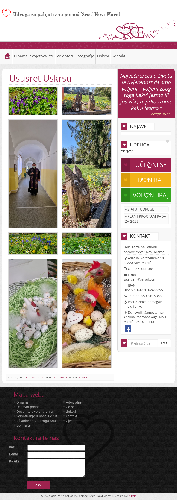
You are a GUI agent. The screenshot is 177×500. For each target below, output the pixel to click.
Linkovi (103, 55)
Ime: (12, 447)
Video (69, 407)
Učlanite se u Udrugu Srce (36, 420)
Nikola (132, 496)
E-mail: (14, 454)
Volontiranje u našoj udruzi (37, 416)
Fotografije (73, 402)
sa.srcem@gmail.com (140, 279)
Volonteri (61, 377)
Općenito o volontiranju (34, 411)
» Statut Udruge (139, 209)
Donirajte (23, 425)
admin (83, 377)
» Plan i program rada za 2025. (145, 218)
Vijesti (70, 420)
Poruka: (15, 461)
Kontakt (118, 55)
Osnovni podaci (28, 407)
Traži (164, 343)
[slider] (88, 45)
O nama (22, 402)
